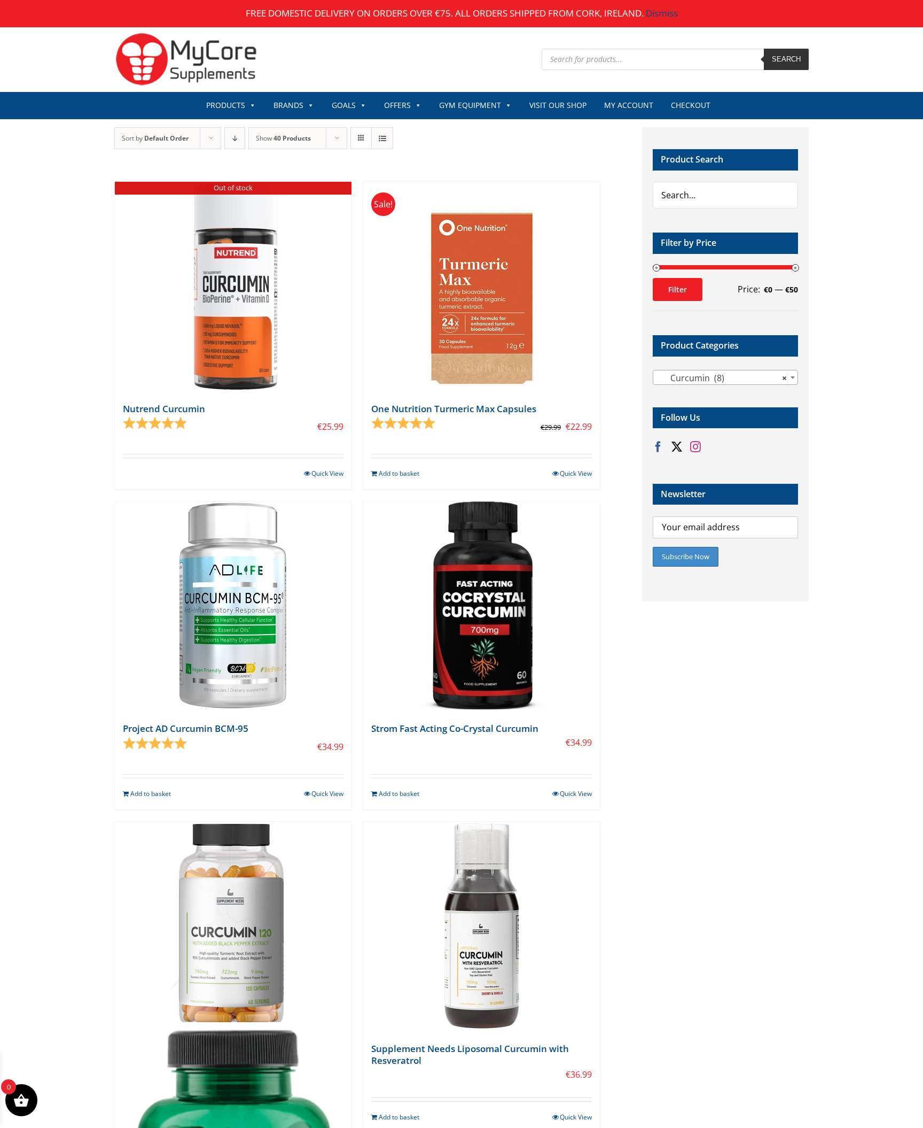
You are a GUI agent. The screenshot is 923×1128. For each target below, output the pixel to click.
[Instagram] (695, 447)
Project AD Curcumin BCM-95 (185, 728)
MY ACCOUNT (628, 105)
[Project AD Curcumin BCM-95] (233, 605)
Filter (677, 289)
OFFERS (397, 105)
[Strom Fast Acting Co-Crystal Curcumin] (481, 605)
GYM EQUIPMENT (470, 105)
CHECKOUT (690, 105)
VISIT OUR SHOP (557, 105)
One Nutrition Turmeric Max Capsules (453, 409)
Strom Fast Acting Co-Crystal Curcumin (454, 728)
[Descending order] (234, 138)
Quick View (327, 473)
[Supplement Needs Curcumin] (233, 926)
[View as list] (382, 138)
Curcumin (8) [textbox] (722, 378)
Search (786, 59)
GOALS (344, 105)
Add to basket (399, 473)
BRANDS (288, 105)
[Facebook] (658, 447)
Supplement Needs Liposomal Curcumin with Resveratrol (470, 1054)
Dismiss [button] (662, 13)
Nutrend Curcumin (164, 409)
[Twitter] (676, 447)
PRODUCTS (225, 105)
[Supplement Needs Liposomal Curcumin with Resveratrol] (481, 926)
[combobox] (725, 377)
